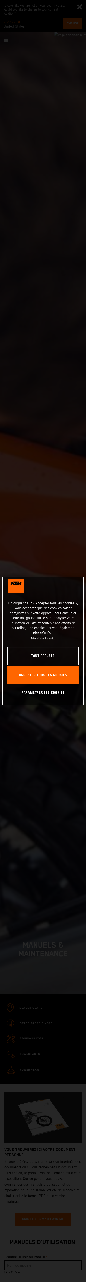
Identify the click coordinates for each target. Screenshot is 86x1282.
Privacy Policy (37, 638)
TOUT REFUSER (43, 656)
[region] (43, 641)
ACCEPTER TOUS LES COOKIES (43, 675)
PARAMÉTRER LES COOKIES (43, 692)
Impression (50, 638)
